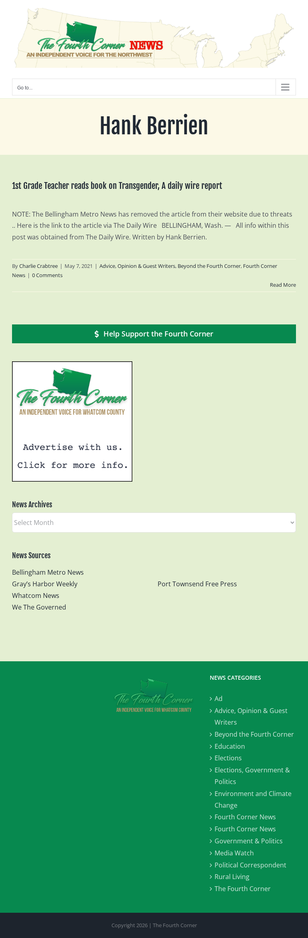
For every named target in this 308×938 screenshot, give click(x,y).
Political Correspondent (250, 865)
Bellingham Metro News (48, 572)
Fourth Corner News (245, 816)
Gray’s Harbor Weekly (48, 583)
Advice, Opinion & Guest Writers (137, 265)
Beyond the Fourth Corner (209, 265)
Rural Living (232, 876)
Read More (283, 284)
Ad (219, 698)
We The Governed (39, 607)
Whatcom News (35, 595)
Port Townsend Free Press (197, 583)
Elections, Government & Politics (252, 776)
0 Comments (47, 275)
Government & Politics (249, 841)
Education (230, 746)
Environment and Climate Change (253, 799)
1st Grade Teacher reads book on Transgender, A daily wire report (117, 185)
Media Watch (234, 853)
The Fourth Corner (243, 888)
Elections (228, 758)
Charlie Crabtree (38, 265)
